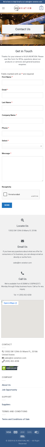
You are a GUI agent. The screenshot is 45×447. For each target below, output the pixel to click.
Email (5, 90)
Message (6, 153)
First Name (7, 77)
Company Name (9, 115)
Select (5, 141)
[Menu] (3, 8)
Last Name (7, 102)
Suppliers (6, 404)
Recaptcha (6, 187)
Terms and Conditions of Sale (15, 419)
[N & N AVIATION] (22, 8)
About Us (6, 385)
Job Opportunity (9, 390)
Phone (5, 128)
